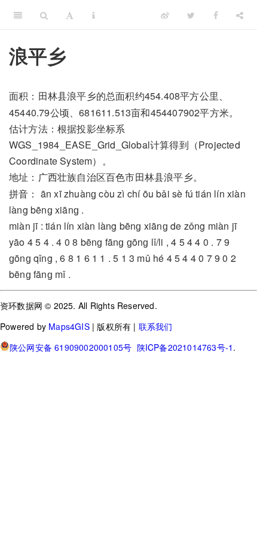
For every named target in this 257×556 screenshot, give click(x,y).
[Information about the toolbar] (93, 15)
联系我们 (156, 326)
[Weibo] (165, 15)
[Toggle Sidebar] (18, 15)
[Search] (44, 15)
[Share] (239, 15)
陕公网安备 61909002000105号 (70, 347)
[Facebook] (215, 15)
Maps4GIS (69, 326)
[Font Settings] (69, 15)
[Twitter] (191, 15)
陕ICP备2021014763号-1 (185, 347)
